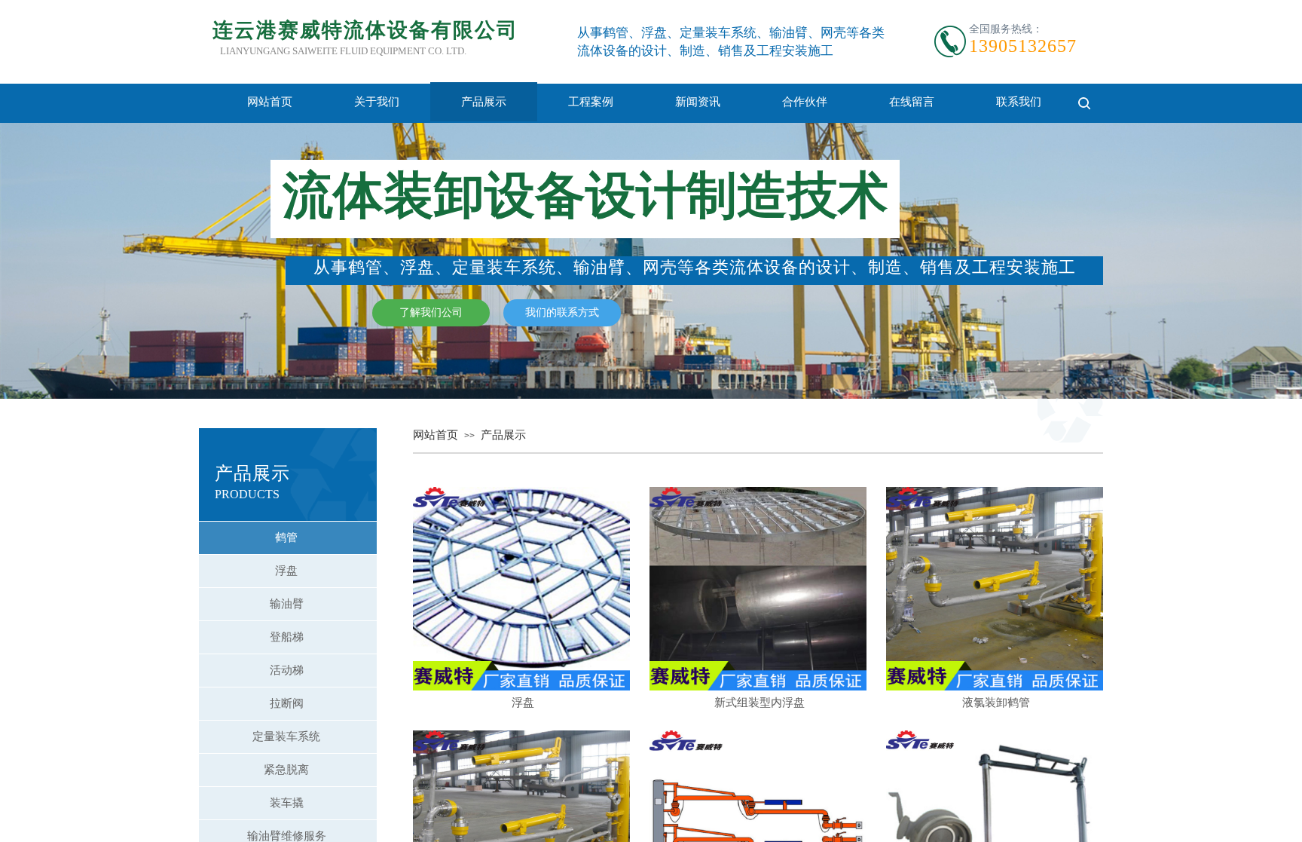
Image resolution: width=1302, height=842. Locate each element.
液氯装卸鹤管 (996, 703)
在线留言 (911, 102)
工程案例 (590, 102)
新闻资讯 (697, 102)
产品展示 (483, 102)
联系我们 (1018, 102)
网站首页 (269, 102)
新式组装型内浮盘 (759, 703)
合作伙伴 (804, 102)
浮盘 (523, 703)
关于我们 (376, 102)
